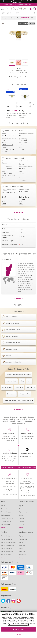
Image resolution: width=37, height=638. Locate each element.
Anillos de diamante (7, 536)
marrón (5, 180)
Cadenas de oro (6, 515)
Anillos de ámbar (6, 549)
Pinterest (19, 601)
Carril (4, 204)
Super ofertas (11, 394)
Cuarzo (21, 518)
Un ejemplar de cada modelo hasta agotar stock (18, 401)
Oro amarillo (23, 140)
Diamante (22, 525)
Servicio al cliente (10, 453)
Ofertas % (11, 18)
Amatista (22, 509)
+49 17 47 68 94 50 (10, 457)
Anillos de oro (31, 388)
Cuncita (21, 521)
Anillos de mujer (7, 388)
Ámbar (21, 549)
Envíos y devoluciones (9, 478)
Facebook (8, 601)
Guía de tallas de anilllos (9, 490)
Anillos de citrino (6, 555)
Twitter (3, 601)
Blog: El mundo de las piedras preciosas (27, 487)
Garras (21, 173)
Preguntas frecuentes (9, 494)
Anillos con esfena (24, 394)
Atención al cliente (9, 486)
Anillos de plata (6, 512)
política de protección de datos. (17, 625)
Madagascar (23, 180)
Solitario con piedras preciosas (9, 150)
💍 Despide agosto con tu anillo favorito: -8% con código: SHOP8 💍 (18, 2)
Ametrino (22, 552)
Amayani (22, 149)
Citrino (21, 515)
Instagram (13, 601)
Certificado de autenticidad (9, 482)
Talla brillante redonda (24, 198)
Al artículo (17, 212)
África (21, 204)
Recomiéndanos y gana (27, 492)
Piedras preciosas (11, 381)
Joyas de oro (5, 525)
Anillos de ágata (6, 539)
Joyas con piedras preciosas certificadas (18, 375)
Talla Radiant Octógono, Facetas (9, 174)
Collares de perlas (7, 518)
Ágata (21, 506)
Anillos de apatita (7, 552)
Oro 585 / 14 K (7, 145)
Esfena (4, 163)
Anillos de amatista (7, 545)
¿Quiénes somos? (27, 478)
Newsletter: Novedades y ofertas (27, 482)
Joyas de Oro (19, 388)
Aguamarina (23, 539)
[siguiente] (33, 104)
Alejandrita (22, 542)
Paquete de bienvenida (27, 496)
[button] (2, 8)
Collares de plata (6, 521)
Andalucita (22, 555)
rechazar (25, 620)
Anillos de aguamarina (8, 542)
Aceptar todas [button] (18, 629)
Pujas (23, 18)
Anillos (29, 381)
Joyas (4, 18)
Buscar (34, 13)
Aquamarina (23, 512)
